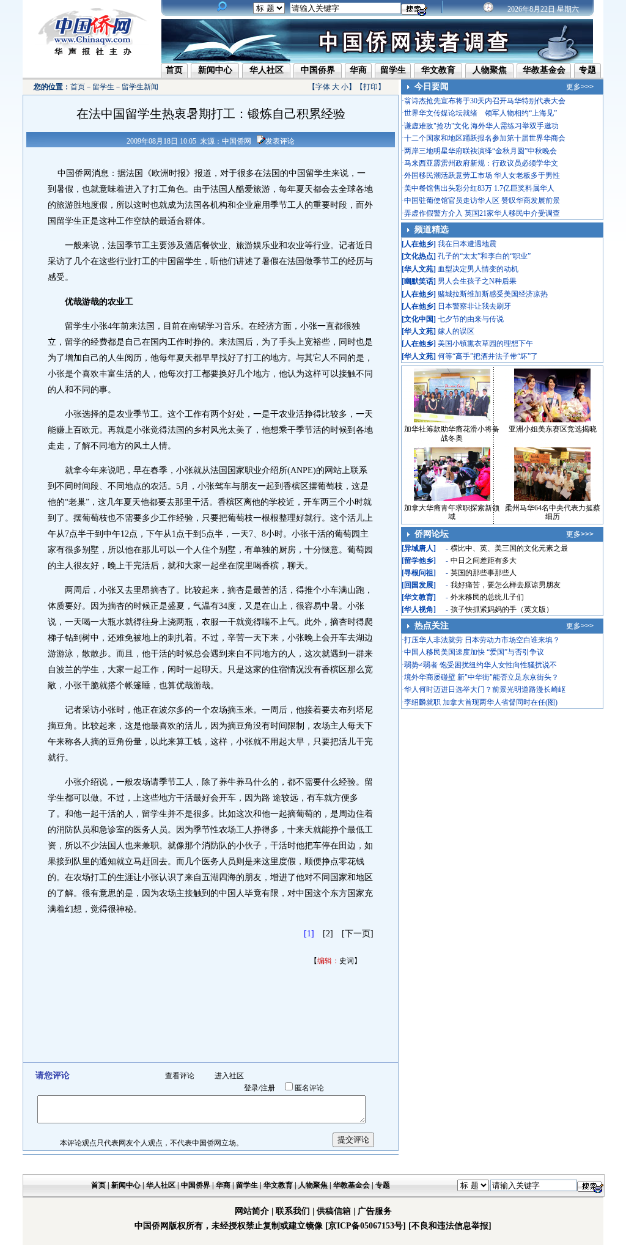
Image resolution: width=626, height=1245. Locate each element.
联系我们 (293, 1211)
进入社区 (229, 1075)
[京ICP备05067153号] (365, 1225)
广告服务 (375, 1211)
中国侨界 (318, 70)
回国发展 (418, 585)
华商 (358, 70)
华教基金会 (544, 70)
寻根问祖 (418, 572)
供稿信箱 (334, 1211)
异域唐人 (418, 548)
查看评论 (179, 1075)
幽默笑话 (418, 281)
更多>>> (580, 87)
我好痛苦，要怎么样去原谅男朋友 (506, 585)
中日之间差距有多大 (484, 560)
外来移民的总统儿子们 (487, 597)
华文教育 (438, 70)
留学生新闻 (140, 87)
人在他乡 (418, 244)
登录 (251, 1088)
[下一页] (358, 933)
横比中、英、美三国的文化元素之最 (509, 548)
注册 (267, 1088)
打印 (370, 87)
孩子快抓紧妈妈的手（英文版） (502, 609)
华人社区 (266, 70)
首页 (174, 70)
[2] (328, 933)
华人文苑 (418, 269)
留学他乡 (418, 560)
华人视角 (418, 609)
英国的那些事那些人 (484, 572)
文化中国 (418, 319)
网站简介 (252, 1211)
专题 (587, 70)
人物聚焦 (490, 70)
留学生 (393, 70)
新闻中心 (215, 70)
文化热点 (418, 256)
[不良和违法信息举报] (450, 1225)
